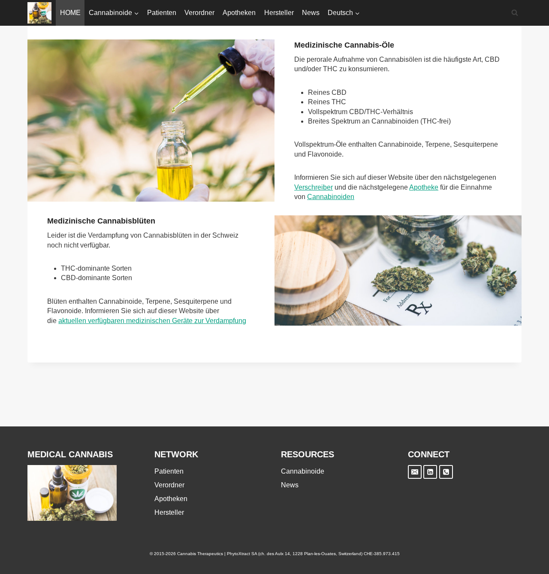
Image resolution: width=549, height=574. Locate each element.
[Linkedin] (430, 472)
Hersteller (279, 12)
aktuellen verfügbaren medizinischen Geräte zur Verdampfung (152, 320)
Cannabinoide (302, 471)
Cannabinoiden (330, 196)
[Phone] (446, 472)
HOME (70, 12)
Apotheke (423, 187)
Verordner (199, 12)
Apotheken (239, 12)
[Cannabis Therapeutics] (39, 13)
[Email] (415, 472)
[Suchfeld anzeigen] (515, 13)
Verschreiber (313, 187)
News (311, 12)
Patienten (161, 12)
